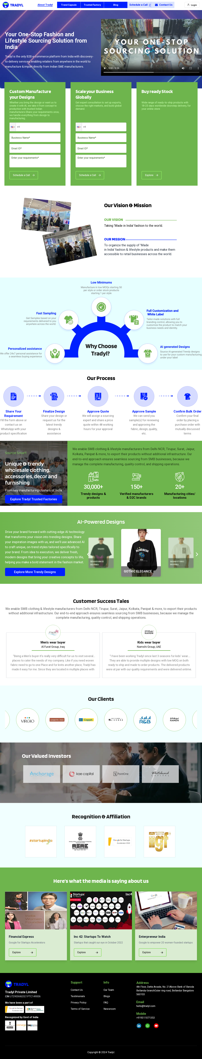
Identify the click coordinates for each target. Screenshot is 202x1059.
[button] (13, 127)
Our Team (109, 989)
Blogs (107, 996)
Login (194, 5)
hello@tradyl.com (145, 1006)
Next (199, 651)
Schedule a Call (138, 4)
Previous (2, 651)
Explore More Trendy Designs (35, 572)
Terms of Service (80, 1008)
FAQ (106, 1002)
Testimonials (78, 996)
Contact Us (165, 4)
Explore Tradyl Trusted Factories (33, 499)
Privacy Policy (78, 1002)
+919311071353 (145, 1017)
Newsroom (110, 1008)
